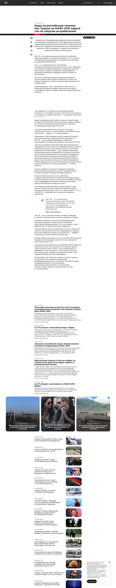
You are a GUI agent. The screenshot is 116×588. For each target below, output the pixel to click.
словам (39, 65)
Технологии (42, 34)
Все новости (33, 3)
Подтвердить (92, 581)
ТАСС (54, 133)
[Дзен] (89, 37)
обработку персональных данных (94, 574)
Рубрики (60, 3)
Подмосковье (51, 3)
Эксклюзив (37, 34)
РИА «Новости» (40, 117)
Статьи (42, 3)
